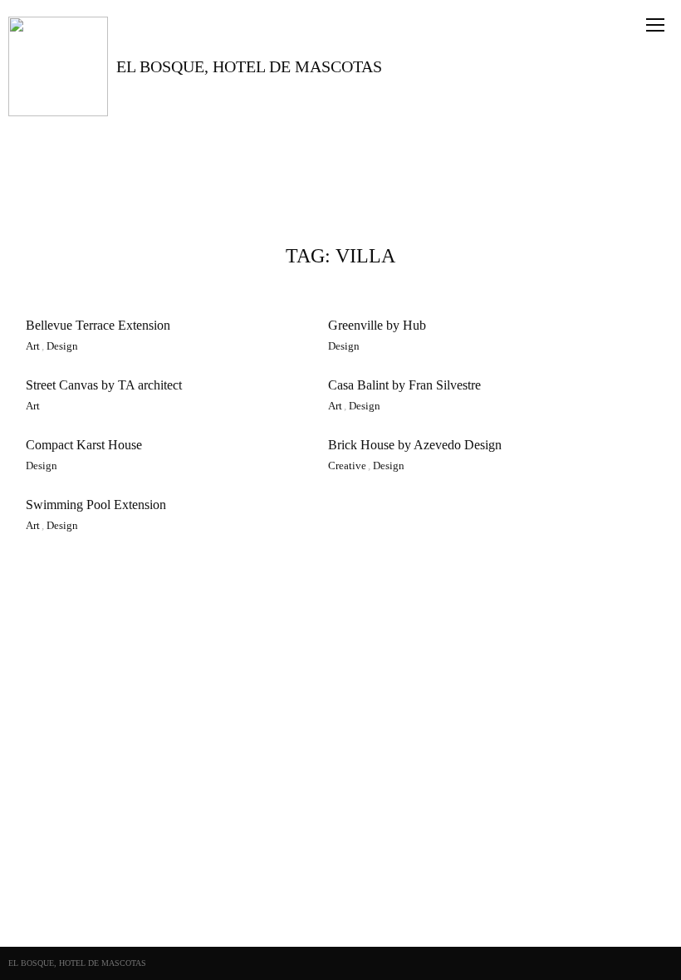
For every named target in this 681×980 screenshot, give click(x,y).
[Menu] (655, 33)
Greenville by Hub (377, 325)
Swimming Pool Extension (96, 504)
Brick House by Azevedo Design (415, 445)
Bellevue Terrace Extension (98, 325)
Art (33, 346)
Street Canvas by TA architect (104, 385)
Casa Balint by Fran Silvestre (404, 385)
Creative (347, 466)
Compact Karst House (84, 445)
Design (62, 346)
